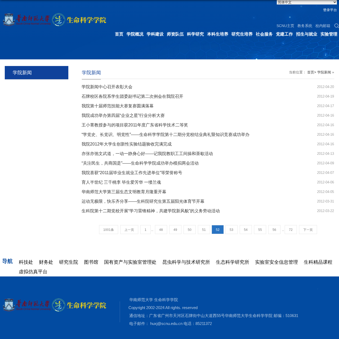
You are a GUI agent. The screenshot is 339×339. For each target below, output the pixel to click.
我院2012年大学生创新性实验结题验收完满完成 (127, 144)
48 (161, 230)
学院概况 (135, 34)
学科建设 (155, 34)
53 (231, 230)
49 (175, 230)
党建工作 (284, 34)
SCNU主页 (285, 26)
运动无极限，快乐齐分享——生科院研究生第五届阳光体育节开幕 (143, 201)
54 (246, 230)
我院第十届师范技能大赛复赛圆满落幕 (118, 106)
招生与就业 (306, 34)
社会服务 (264, 34)
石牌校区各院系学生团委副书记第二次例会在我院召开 (132, 96)
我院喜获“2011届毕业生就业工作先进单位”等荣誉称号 (132, 172)
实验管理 (328, 34)
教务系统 (304, 26)
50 (189, 230)
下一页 (308, 230)
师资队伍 (175, 34)
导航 (7, 261)
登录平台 (330, 10)
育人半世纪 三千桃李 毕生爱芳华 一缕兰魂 (121, 182)
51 (204, 230)
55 (260, 230)
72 (291, 230)
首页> (311, 72)
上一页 (129, 230)
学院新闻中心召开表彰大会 (107, 87)
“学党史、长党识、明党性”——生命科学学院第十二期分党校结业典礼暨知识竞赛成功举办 (165, 134)
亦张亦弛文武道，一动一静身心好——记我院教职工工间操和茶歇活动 (147, 153)
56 (274, 230)
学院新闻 (324, 72)
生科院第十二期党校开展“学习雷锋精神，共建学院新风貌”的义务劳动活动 (151, 211)
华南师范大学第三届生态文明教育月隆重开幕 (124, 192)
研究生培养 (242, 34)
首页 (119, 34)
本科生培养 (217, 34)
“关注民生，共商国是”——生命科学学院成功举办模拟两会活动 (140, 163)
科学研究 (195, 34)
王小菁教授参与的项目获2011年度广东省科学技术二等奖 (135, 125)
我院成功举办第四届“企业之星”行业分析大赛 (123, 115)
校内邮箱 (322, 26)
